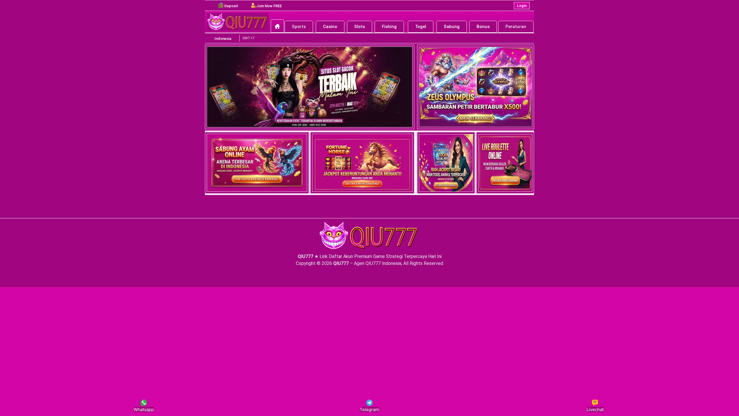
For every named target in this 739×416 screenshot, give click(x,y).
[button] (231, 6)
